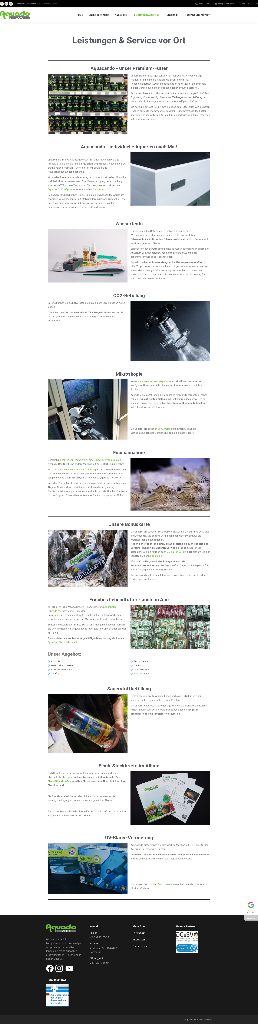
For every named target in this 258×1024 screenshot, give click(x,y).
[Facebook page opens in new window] (2, 4)
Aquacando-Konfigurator (62, 189)
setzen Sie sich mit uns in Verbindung (75, 469)
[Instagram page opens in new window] (6, 4)
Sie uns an (98, 189)
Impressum (139, 939)
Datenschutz (140, 946)
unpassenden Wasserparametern (156, 381)
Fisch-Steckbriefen (59, 781)
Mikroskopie (155, 555)
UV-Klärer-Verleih (176, 551)
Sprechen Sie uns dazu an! (62, 642)
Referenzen (139, 932)
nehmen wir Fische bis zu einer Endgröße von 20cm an (90, 459)
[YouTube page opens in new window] (11, 4)
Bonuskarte (164, 428)
